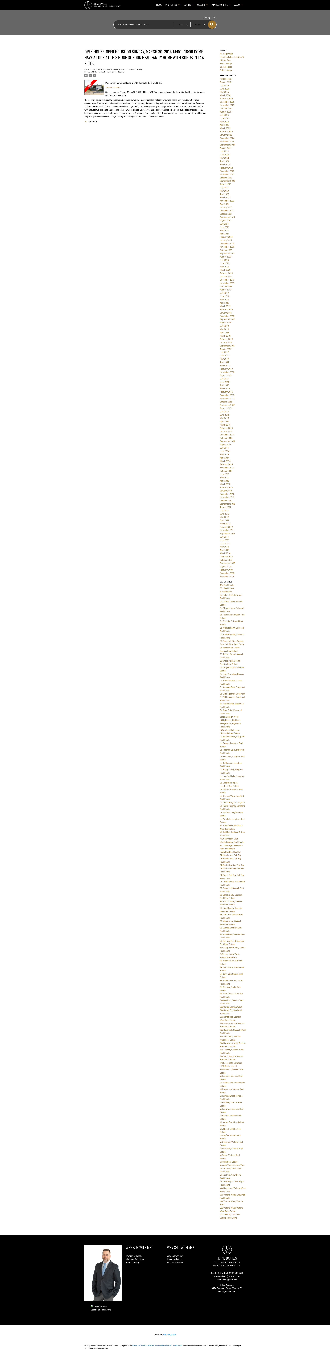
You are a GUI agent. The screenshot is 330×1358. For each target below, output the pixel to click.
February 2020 (226, 273)
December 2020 (227, 243)
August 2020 (225, 257)
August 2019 (225, 290)
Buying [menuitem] (187, 5)
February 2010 (226, 556)
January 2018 (226, 342)
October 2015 (226, 402)
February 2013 (226, 487)
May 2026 (224, 92)
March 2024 (225, 164)
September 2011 (227, 533)
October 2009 (226, 560)
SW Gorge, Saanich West (231, 1007)
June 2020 (224, 263)
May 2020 (224, 266)
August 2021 (225, 220)
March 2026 (225, 95)
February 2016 (226, 392)
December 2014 (227, 435)
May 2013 (224, 477)
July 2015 (224, 411)
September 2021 (227, 217)
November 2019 (227, 283)
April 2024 (224, 161)
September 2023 (227, 181)
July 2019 (224, 293)
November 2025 (227, 105)
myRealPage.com (169, 1335)
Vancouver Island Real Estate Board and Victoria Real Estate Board (157, 1346)
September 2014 (227, 441)
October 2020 (226, 250)
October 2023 (226, 178)
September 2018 (227, 319)
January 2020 (226, 276)
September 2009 (227, 563)
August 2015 (225, 408)
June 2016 (224, 382)
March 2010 (225, 553)
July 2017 (224, 352)
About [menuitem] (237, 5)
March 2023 (225, 197)
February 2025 (226, 131)
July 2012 (224, 510)
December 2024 (227, 138)
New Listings (226, 63)
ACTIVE (205, 18)
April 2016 (224, 385)
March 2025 (225, 128)
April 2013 (224, 481)
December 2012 (227, 494)
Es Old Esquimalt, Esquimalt (232, 694)
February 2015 (226, 428)
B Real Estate (226, 591)
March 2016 (225, 388)
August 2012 (225, 507)
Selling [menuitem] (201, 5)
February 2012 (226, 527)
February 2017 (226, 369)
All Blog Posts (226, 54)
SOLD (215, 18)
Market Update (220, 5)
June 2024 (224, 154)
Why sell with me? (175, 1256)
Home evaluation (174, 1259)
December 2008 (227, 573)
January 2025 (226, 135)
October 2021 (226, 214)
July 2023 (224, 187)
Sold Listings (226, 70)
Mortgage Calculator (135, 1259)
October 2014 (226, 438)
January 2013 (226, 491)
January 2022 (226, 207)
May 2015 (224, 418)
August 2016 (225, 375)
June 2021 (224, 227)
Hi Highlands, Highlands (230, 720)
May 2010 (224, 547)
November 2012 (227, 497)
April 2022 (224, 204)
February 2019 (226, 309)
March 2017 (225, 365)
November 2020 (227, 247)
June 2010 (224, 543)
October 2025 (226, 108)
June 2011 (224, 540)
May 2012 (224, 517)
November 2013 (227, 467)
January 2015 (226, 431)
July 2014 (224, 448)
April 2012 (224, 520)
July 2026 (224, 85)
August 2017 (225, 349)
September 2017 (227, 346)
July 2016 (224, 379)
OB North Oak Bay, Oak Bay (232, 865)
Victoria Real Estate (228, 1162)
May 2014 (224, 454)
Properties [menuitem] (171, 5)
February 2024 (226, 168)
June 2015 (224, 415)
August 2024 (225, 148)
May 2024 (224, 158)
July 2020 (224, 260)
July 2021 (224, 224)
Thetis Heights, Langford (231, 1063)
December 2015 (227, 395)
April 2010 (224, 550)
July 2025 (224, 115)
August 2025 (225, 112)
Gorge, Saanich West (229, 717)
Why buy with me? (134, 1256)
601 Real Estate (227, 588)
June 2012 (224, 514)
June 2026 (224, 89)
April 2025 (224, 125)
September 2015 (227, 405)
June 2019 (224, 296)
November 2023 (227, 174)
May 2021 (224, 230)
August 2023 (225, 184)
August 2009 (225, 566)
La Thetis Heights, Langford (232, 802)
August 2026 (225, 82)
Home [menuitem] (159, 5)
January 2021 (226, 240)
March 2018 (225, 336)
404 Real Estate (227, 585)
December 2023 (227, 171)
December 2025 (227, 102)
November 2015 (227, 398)
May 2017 (224, 359)
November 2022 (227, 201)
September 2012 (227, 504)
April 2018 (224, 332)
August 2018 (225, 323)
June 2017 (224, 355)
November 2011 (227, 530)
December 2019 (227, 280)
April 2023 (224, 194)
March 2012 (225, 523)
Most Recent (225, 79)
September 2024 (227, 145)
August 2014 (225, 444)
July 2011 (224, 537)
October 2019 (226, 286)
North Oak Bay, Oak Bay (230, 852)
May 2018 (224, 329)
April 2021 (224, 234)
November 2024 (227, 141)
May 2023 (224, 191)
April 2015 (224, 421)
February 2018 (226, 339)
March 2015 (225, 425)
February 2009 (226, 570)
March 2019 (225, 306)
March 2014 (225, 461)
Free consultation (175, 1262)
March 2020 (225, 270)
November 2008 (227, 576)
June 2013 (224, 474)
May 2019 (224, 299)
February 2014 (226, 464)
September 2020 (227, 253)
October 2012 (226, 500)
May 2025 (224, 122)
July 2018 (224, 326)
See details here (112, 87)
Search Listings (133, 1262)
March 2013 (225, 484)
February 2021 (226, 237)
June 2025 (224, 118)
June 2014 (224, 451)
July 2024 (224, 151)
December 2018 (227, 316)
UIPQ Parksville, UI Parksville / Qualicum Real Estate (232, 1069)
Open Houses (226, 67)
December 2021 (227, 210)
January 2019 (226, 313)
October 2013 (226, 471)
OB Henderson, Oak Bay (230, 855)
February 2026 (226, 98)
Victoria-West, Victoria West (232, 1165)
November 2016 (227, 372)
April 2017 (224, 362)
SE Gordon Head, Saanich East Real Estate (108, 72)
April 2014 (224, 458)
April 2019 (224, 303)
